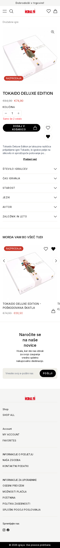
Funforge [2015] (15, 218)
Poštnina (9, 497)
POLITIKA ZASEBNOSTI (16, 503)
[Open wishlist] (49, 11)
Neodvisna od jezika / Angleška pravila (27, 199)
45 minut (11, 180)
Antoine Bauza (12, 209)
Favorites (9, 440)
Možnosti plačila (15, 491)
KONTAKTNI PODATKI (16, 466)
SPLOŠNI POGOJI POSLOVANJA (22, 509)
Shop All (9, 415)
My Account (11, 434)
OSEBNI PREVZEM (13, 485)
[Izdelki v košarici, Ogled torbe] (55, 11)
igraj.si (21, 544)
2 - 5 (15, 170)
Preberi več (30, 159)
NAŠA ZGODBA (11, 460)
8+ (9, 189)
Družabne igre (10, 22)
